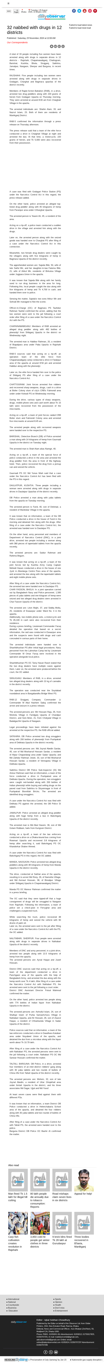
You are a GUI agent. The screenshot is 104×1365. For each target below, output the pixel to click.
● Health (57, 1305)
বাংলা (8, 11)
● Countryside (12, 1305)
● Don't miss (58, 1308)
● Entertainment (60, 1311)
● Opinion (57, 1302)
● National (11, 1302)
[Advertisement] (35, 169)
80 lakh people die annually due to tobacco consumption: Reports (39, 1200)
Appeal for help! (83, 1193)
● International (12, 1299)
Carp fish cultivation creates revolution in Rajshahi (15, 1243)
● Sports (57, 1299)
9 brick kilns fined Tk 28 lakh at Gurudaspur (62, 1240)
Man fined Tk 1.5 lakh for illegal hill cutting (17, 1197)
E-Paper (16, 11)
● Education (12, 1311)
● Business (11, 1308)
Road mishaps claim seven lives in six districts (61, 1197)
